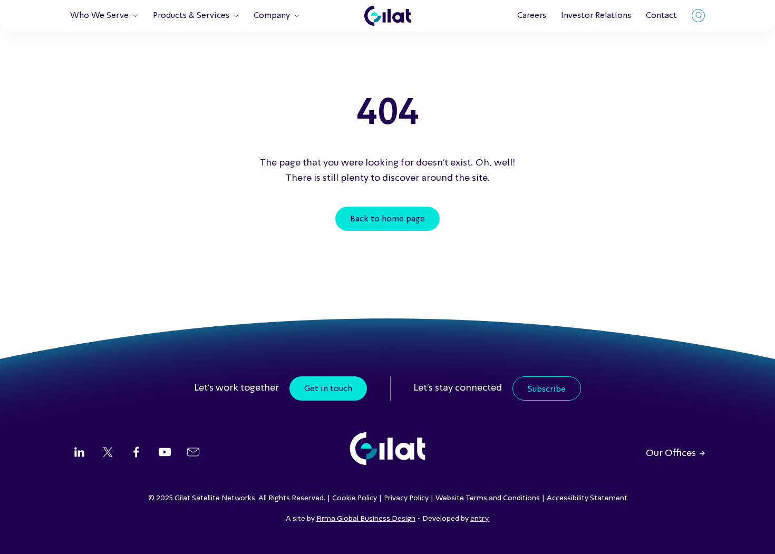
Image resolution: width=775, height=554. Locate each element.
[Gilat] (387, 15)
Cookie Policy (354, 498)
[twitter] (108, 453)
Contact (661, 16)
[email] (193, 453)
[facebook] (136, 453)
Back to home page (387, 219)
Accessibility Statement (587, 498)
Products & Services (191, 16)
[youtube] (165, 453)
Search (698, 15)
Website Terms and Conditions (487, 498)
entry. (480, 518)
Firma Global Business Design (365, 518)
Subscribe (547, 389)
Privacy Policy (406, 498)
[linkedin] (79, 453)
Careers (531, 16)
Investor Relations (596, 16)
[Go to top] (753, 532)
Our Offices (671, 453)
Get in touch (328, 389)
